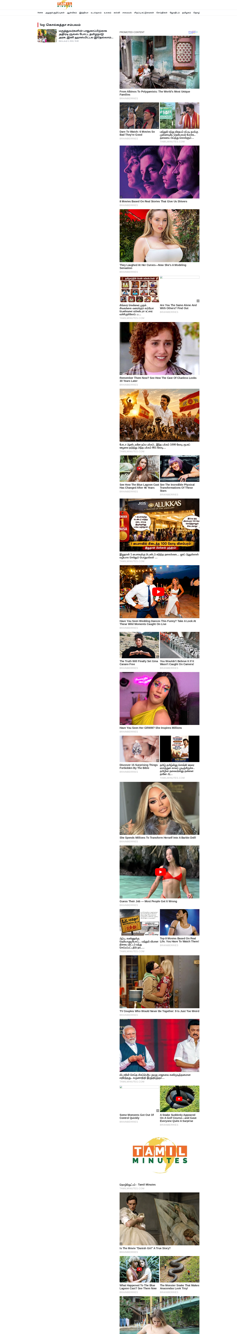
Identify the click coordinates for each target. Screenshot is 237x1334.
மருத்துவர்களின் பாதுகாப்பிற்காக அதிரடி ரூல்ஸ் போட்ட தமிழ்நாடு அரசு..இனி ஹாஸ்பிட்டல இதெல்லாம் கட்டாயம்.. (85, 35)
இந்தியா (83, 12)
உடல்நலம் (96, 12)
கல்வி (117, 12)
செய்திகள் (161, 12)
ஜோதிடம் (175, 12)
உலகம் (107, 12)
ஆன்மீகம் (72, 12)
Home (40, 12)
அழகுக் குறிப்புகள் (54, 12)
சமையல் (127, 12)
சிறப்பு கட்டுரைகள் (144, 12)
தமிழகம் (186, 12)
